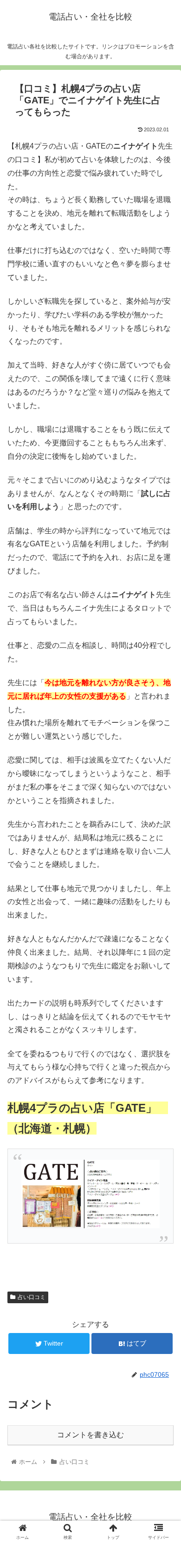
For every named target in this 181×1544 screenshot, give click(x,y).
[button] (163, 1051)
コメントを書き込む (90, 1435)
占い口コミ (31, 1297)
